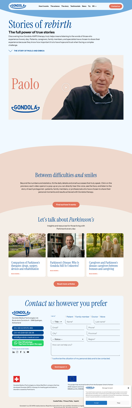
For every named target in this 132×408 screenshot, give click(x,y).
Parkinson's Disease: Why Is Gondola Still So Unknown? (64, 264)
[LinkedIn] (14, 352)
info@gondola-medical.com (26, 337)
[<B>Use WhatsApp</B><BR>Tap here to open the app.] (16, 343)
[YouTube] (28, 352)
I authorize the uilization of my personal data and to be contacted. (81, 358)
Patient (70, 317)
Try (89, 6)
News (84, 6)
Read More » (15, 274)
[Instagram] (17, 352)
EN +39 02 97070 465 (23, 328)
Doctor (95, 317)
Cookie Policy (57, 401)
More (102, 317)
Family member (82, 317)
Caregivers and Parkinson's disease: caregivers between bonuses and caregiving (103, 265)
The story (65, 6)
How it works (44, 6)
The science (55, 6)
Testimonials (75, 6)
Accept (96, 403)
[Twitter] (24, 352)
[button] (128, 388)
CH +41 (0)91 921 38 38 (24, 332)
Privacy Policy (68, 401)
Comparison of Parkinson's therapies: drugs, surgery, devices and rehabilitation (25, 265)
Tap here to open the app (30, 343)
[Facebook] (21, 352)
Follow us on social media (20, 349)
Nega (118, 403)
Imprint (76, 401)
